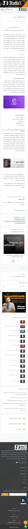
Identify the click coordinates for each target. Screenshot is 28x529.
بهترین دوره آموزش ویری (20, 219)
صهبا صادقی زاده (16, 21)
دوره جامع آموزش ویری (20, 223)
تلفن (14, 508)
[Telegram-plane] (22, 462)
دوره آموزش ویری (7, 221)
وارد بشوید (13, 276)
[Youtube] (16, 462)
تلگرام (14, 514)
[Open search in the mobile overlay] (12, 9)
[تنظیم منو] (2, 9)
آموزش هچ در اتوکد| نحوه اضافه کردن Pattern (16, 400)
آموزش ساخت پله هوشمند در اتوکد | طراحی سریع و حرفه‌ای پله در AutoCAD (15, 256)
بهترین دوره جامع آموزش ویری (19, 221)
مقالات (11, 21)
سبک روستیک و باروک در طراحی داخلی (18, 397)
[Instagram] (14, 207)
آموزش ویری (16, 217)
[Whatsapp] (19, 462)
